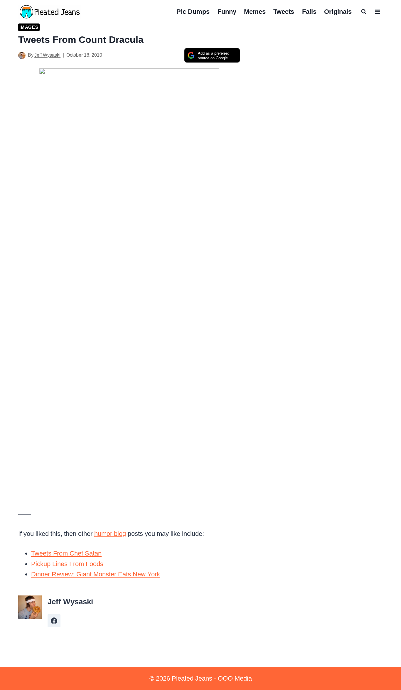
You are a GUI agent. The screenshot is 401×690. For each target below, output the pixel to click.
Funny (227, 11)
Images (28, 27)
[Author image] (22, 55)
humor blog (110, 533)
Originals (338, 11)
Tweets (283, 11)
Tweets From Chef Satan (66, 553)
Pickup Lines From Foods (67, 564)
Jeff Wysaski (47, 55)
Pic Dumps (193, 11)
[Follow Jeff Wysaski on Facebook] (54, 620)
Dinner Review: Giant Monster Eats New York (95, 574)
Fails (309, 11)
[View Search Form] (363, 11)
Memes (255, 11)
